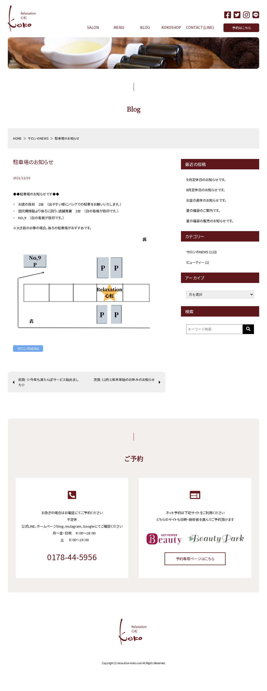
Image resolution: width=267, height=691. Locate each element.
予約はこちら (241, 27)
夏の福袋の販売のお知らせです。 (210, 220)
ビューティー (195, 262)
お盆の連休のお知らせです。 (206, 200)
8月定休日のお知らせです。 (205, 189)
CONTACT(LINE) (200, 27)
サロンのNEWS (28, 348)
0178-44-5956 (72, 557)
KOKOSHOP (171, 27)
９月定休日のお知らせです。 (206, 179)
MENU (119, 27)
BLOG (145, 27)
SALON (93, 27)
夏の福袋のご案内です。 (203, 210)
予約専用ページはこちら (195, 558)
